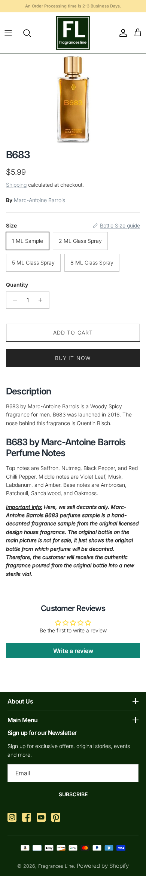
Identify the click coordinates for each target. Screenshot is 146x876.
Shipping (16, 184)
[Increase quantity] (42, 300)
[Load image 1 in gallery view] (73, 99)
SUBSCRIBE (73, 794)
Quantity (17, 284)
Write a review (73, 650)
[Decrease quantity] (12, 300)
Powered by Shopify (103, 865)
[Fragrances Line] (73, 33)
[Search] (30, 33)
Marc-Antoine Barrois (39, 200)
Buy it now (73, 358)
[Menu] (8, 33)
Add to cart (73, 332)
